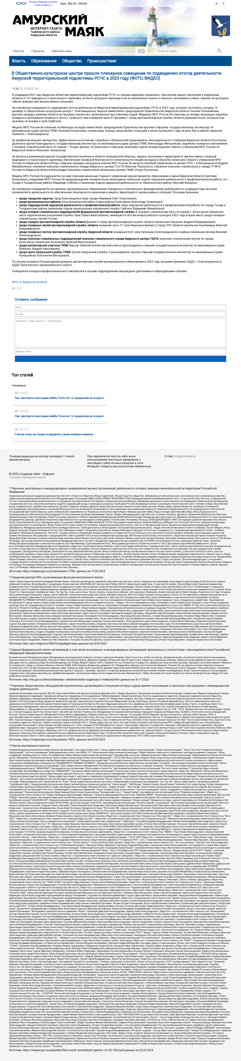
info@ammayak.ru (185, 456)
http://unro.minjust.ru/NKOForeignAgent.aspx (50, 643)
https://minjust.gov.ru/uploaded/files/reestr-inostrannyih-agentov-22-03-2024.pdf (73, 1050)
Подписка (37, 51)
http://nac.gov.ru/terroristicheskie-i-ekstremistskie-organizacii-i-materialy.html (71, 679)
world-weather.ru (43, 5)
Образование (44, 60)
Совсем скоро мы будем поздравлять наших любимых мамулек (54, 434)
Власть (19, 60)
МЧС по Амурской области (29, 282)
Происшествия (101, 60)
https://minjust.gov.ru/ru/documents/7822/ (49, 739)
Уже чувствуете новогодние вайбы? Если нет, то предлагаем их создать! (59, 398)
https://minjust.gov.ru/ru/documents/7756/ (49, 571)
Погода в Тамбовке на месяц (43, 2)
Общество (72, 60)
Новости (18, 51)
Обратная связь (62, 51)
